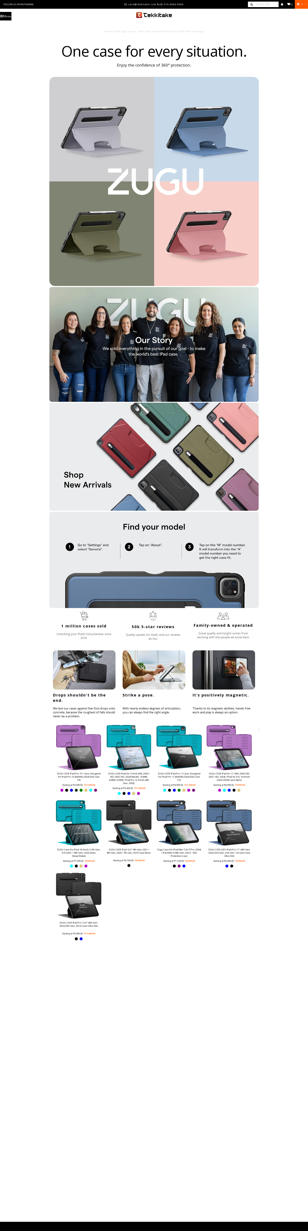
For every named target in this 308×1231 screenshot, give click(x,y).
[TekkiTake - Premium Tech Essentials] (154, 15)
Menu (7, 16)
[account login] (282, 4)
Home (107, 31)
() (291, 4)
